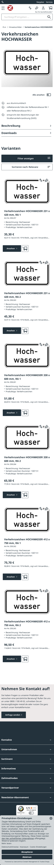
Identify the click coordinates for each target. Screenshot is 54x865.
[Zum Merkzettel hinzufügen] (46, 180)
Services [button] (49, 2)
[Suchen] (49, 17)
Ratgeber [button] (40, 2)
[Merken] (36, 8)
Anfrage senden (12, 715)
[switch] (31, 813)
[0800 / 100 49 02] (2, 2)
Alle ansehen (39, 94)
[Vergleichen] (30, 8)
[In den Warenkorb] (25, 248)
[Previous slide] (3, 27)
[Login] (43, 8)
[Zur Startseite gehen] (17, 8)
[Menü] (3, 8)
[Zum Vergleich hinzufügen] (40, 180)
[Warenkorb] (50, 8)
